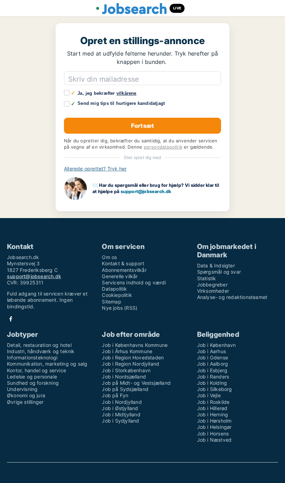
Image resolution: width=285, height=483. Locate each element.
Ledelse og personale (32, 377)
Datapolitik (114, 289)
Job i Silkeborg (214, 389)
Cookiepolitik (117, 295)
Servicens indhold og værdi (134, 282)
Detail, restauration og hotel (39, 345)
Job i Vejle (209, 395)
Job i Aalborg (212, 364)
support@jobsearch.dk (146, 191)
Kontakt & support (123, 263)
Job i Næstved (214, 440)
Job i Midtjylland (121, 414)
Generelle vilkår (120, 276)
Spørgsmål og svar (219, 272)
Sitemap (111, 302)
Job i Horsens (213, 433)
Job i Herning (212, 414)
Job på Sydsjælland (125, 389)
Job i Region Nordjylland (130, 364)
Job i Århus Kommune (127, 351)
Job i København (216, 345)
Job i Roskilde (213, 402)
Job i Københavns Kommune (135, 345)
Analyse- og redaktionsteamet (232, 297)
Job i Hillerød (212, 408)
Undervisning (22, 389)
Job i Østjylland (120, 408)
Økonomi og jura (26, 395)
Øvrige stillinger (25, 402)
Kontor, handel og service (36, 370)
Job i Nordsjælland (124, 377)
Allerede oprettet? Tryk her (95, 169)
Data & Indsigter (216, 265)
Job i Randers (213, 377)
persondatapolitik (163, 147)
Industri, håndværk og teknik (41, 351)
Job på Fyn (115, 395)
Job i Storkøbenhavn (126, 370)
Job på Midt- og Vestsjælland (136, 383)
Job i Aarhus (211, 351)
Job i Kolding (212, 383)
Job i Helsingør (214, 427)
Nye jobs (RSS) (119, 308)
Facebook (11, 319)
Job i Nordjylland (121, 402)
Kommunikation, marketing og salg (47, 364)
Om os (109, 257)
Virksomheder (213, 291)
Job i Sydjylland (120, 421)
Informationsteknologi (32, 357)
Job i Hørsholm (214, 421)
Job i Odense (212, 357)
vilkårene (126, 93)
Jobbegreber (212, 285)
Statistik (206, 278)
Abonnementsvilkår (124, 270)
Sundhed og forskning (33, 383)
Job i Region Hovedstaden (133, 357)
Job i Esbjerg (212, 370)
